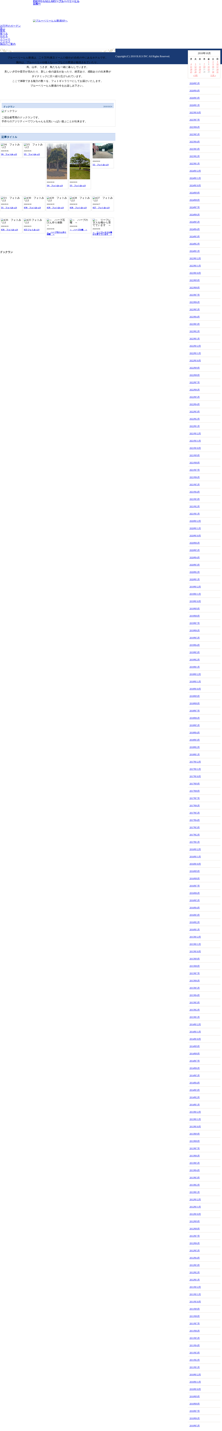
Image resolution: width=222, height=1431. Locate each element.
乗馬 (2, 31)
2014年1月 (194, 1105)
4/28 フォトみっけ (78, 208)
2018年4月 (194, 732)
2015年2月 (194, 1010)
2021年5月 (194, 484)
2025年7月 (194, 120)
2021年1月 (194, 514)
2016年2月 (194, 922)
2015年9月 (194, 959)
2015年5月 (194, 988)
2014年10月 (195, 1039)
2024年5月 (194, 222)
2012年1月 (194, 1280)
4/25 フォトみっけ (31, 230)
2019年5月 (194, 638)
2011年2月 (194, 1360)
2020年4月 (194, 557)
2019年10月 (195, 601)
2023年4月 (194, 317)
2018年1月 (194, 754)
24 (217, 69)
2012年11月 (195, 1207)
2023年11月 (195, 266)
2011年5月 (194, 1338)
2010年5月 (194, 1426)
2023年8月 (194, 287)
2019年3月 (194, 652)
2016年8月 (194, 878)
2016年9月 (194, 871)
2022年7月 (194, 382)
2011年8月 (194, 1316)
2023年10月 (195, 273)
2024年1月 (194, 251)
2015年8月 (194, 966)
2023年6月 (194, 302)
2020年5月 (194, 550)
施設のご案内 (8, 44)
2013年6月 (194, 1156)
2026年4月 (194, 90)
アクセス (5, 41)
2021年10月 (195, 448)
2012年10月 (195, 1214)
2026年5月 (194, 83)
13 (200, 67)
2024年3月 (194, 236)
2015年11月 (195, 944)
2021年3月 (194, 499)
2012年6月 (194, 1243)
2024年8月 (194, 200)
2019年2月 (194, 660)
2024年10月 (195, 185)
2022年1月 (194, 426)
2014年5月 (194, 1075)
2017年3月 (194, 827)
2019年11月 (195, 594)
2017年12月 (195, 762)
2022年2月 (194, 419)
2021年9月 (194, 455)
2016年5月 (194, 900)
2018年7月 (194, 711)
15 (209, 67)
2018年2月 (194, 747)
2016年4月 (194, 908)
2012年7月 (194, 1236)
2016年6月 (194, 893)
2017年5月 (194, 813)
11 (191, 67)
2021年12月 (195, 433)
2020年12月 (195, 521)
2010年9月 (194, 1396)
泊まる (4, 36)
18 (191, 69)
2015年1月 (194, 1017)
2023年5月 (194, 309)
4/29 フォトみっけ (55, 208)
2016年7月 (194, 886)
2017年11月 (195, 769)
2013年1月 (194, 1192)
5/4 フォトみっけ (55, 185)
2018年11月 (195, 681)
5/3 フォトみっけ (78, 185)
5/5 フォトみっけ (32, 154)
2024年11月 (195, 178)
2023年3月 (194, 324)
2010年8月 (194, 1404)
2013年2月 (194, 1185)
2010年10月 (195, 1389)
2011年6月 (194, 1331)
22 (209, 69)
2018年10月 (195, 689)
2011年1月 (194, 1367)
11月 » (213, 75)
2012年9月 (194, 1221)
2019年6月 (194, 630)
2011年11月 (195, 1294)
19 (195, 69)
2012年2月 (194, 1272)
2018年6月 (194, 718)
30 (213, 72)
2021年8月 (194, 463)
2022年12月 (195, 346)
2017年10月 (195, 776)
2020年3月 (194, 565)
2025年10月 (195, 112)
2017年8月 (194, 791)
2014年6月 (194, 1068)
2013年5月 (194, 1163)
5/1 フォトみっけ (9, 208)
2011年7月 (194, 1323)
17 (217, 67)
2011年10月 (195, 1301)
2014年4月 (194, 1083)
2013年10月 (195, 1126)
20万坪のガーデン (10, 25)
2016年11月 (195, 856)
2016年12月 (195, 849)
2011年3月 (194, 1353)
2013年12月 (195, 1112)
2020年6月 (194, 543)
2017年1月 (194, 842)
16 (213, 67)
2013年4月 (194, 1170)
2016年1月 (194, 929)
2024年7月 (194, 207)
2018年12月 (195, 674)
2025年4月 (194, 142)
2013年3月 (194, 1177)
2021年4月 (194, 492)
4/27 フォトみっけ (101, 208)
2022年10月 (195, 360)
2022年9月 (194, 368)
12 (195, 67)
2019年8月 (194, 616)
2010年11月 (195, 1382)
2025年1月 (194, 163)
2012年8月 (194, 1229)
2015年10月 (195, 951)
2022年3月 (194, 411)
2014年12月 (195, 1024)
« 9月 (195, 75)
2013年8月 (194, 1141)
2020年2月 (194, 572)
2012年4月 (194, 1258)
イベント (5, 38)
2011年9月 (194, 1309)
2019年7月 (194, 623)
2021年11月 (195, 441)
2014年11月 (195, 1032)
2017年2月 (194, 835)
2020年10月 (195, 535)
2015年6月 (194, 981)
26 (195, 72)
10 (217, 64)
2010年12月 (195, 1374)
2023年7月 (194, 295)
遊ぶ (2, 28)
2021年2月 (194, 506)
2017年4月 (194, 820)
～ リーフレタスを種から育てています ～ (102, 233)
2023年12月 (195, 258)
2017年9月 (194, 784)
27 (200, 72)
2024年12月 (195, 171)
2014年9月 (194, 1046)
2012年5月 (194, 1250)
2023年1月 (194, 339)
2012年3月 (194, 1265)
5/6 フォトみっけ (9, 154)
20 (200, 69)
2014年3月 (194, 1090)
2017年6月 (194, 805)
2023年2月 (194, 331)
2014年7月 (194, 1061)
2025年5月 (194, 134)
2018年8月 (194, 703)
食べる (4, 33)
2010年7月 (194, 1411)
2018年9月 (194, 696)
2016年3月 (194, 915)
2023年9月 (194, 280)
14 (204, 67)
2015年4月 (194, 995)
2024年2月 (194, 244)
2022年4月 (194, 404)
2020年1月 (194, 579)
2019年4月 (194, 645)
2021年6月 (194, 477)
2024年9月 (194, 193)
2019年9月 (194, 608)
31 (217, 72)
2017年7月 (194, 798)
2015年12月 (195, 937)
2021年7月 (194, 470)
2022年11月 (195, 353)
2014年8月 (194, 1053)
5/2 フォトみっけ (101, 165)
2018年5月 (194, 725)
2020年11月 (195, 528)
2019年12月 (195, 587)
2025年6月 (194, 127)
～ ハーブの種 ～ (78, 230)
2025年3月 (194, 149)
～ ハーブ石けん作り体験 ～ (56, 233)
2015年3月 (194, 1002)
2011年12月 (195, 1287)
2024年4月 (194, 229)
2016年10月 (195, 864)
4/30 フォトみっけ (32, 208)
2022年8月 (194, 375)
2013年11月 (195, 1119)
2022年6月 (194, 390)
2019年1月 (194, 667)
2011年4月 (194, 1345)
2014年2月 (194, 1097)
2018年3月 (194, 740)
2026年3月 (194, 98)
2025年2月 (194, 156)
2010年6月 (194, 1418)
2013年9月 (194, 1134)
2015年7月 (194, 973)
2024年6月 (194, 215)
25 (191, 72)
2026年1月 (194, 105)
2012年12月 (195, 1199)
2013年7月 (194, 1148)
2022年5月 (194, 397)
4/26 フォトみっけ (9, 230)
